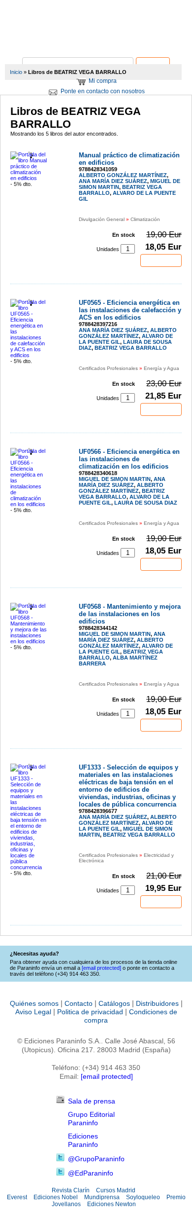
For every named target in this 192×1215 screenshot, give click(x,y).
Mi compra (103, 80)
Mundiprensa (102, 1197)
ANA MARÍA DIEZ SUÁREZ (113, 181)
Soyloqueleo (143, 1197)
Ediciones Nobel (55, 1197)
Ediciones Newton (111, 1204)
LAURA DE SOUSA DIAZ (145, 503)
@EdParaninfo (90, 1173)
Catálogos (114, 1003)
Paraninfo (96, 42)
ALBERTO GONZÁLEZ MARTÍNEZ (123, 175)
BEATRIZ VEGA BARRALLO (131, 348)
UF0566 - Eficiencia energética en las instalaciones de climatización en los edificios (129, 459)
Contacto (78, 1003)
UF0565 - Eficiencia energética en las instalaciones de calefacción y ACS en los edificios (130, 310)
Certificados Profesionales (108, 368)
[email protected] (107, 1076)
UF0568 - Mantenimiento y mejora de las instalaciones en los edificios (130, 614)
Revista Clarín (71, 1190)
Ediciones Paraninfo (83, 1140)
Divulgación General (102, 219)
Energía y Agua (161, 368)
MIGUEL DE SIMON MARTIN (115, 479)
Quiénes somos (34, 1003)
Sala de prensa (91, 1101)
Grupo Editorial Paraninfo (91, 1118)
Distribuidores (157, 1003)
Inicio (16, 72)
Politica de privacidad (90, 1012)
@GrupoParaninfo (96, 1159)
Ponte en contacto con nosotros (103, 91)
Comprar (161, 260)
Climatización (145, 219)
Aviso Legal (33, 1012)
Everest (17, 1197)
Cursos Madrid (115, 1190)
